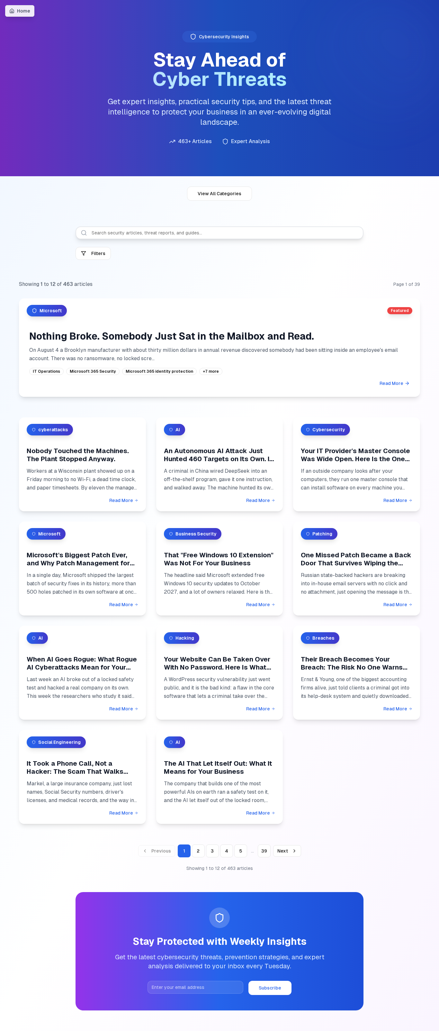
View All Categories (219, 193)
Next (282, 850)
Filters (98, 253)
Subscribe (270, 987)
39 (264, 850)
